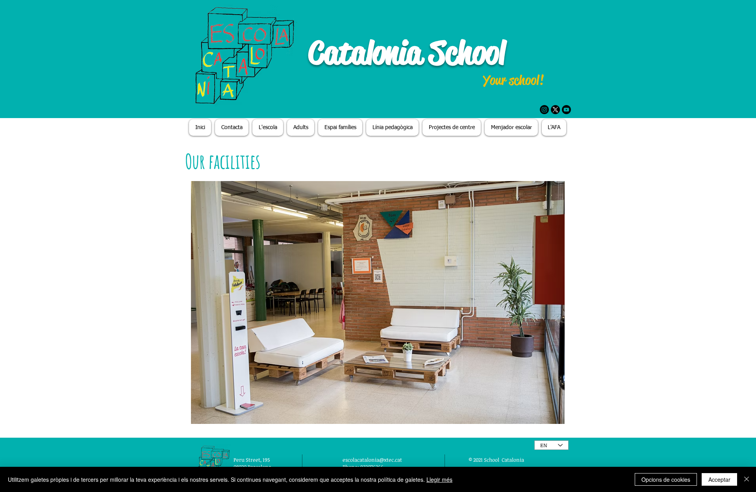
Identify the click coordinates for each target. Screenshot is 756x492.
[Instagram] (544, 109)
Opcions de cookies (665, 479)
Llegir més (439, 479)
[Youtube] (566, 109)
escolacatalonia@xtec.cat (372, 459)
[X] (555, 109)
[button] (378, 302)
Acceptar (719, 479)
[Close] (746, 479)
